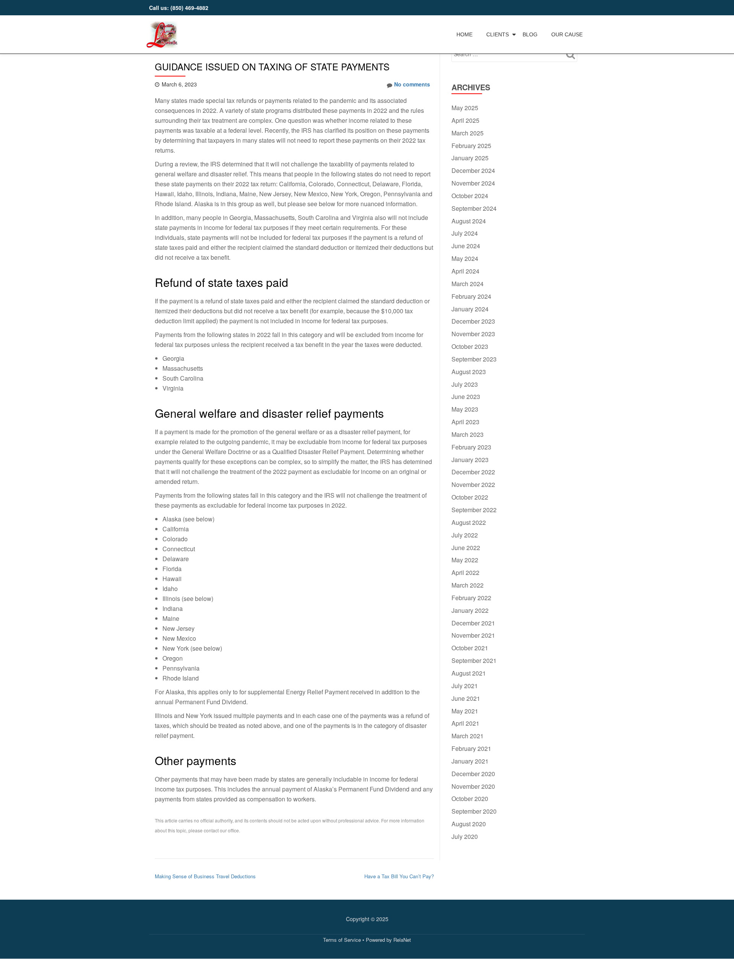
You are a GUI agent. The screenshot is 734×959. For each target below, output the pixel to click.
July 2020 (464, 836)
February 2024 (471, 296)
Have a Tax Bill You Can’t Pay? (399, 876)
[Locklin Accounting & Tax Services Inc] (163, 28)
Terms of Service (342, 939)
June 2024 (465, 245)
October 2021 (469, 647)
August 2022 (468, 522)
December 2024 (473, 170)
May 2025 (464, 107)
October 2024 (469, 195)
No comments (412, 84)
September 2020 (474, 811)
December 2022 (473, 471)
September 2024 (474, 208)
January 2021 (470, 761)
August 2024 (468, 221)
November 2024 (473, 183)
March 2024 (467, 283)
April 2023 (465, 421)
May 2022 (464, 559)
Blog (530, 34)
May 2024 (464, 258)
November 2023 (473, 333)
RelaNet (402, 939)
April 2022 (465, 572)
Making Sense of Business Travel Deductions (205, 876)
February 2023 (471, 447)
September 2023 (474, 359)
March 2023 (467, 434)
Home (464, 34)
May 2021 (464, 711)
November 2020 (473, 786)
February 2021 (471, 748)
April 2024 (465, 271)
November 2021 (473, 635)
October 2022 (469, 497)
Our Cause (567, 34)
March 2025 (467, 133)
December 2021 (473, 623)
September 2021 (474, 660)
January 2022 (470, 610)
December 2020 (473, 773)
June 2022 (465, 547)
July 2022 (464, 535)
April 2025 (465, 120)
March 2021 (467, 735)
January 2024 (470, 308)
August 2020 (468, 823)
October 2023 (469, 346)
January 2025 (470, 157)
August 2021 (468, 673)
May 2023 (464, 409)
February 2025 (471, 145)
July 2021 (464, 685)
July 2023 (464, 384)
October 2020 (469, 798)
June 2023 (465, 396)
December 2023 (473, 321)
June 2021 (465, 698)
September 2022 (474, 509)
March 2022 (467, 585)
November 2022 (473, 484)
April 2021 (465, 723)
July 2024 (464, 233)
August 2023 (468, 371)
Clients (497, 34)
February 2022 (471, 597)
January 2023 (470, 459)
